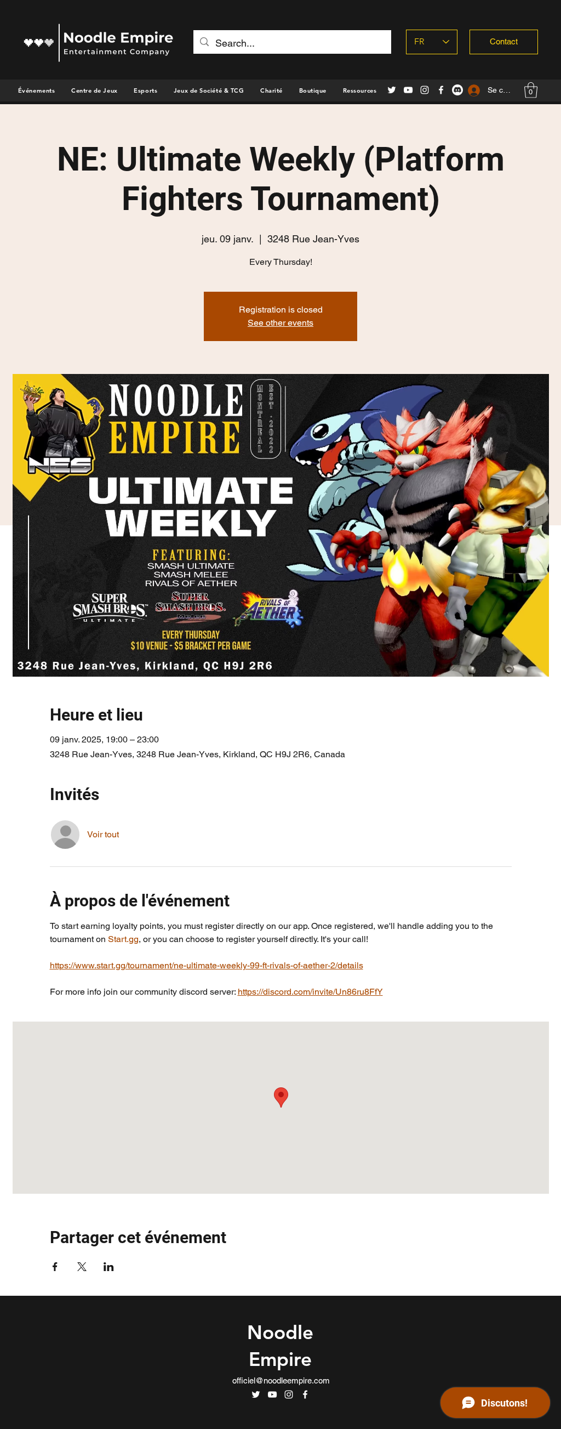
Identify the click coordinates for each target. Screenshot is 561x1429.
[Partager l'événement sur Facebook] (55, 1266)
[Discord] (457, 89)
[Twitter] (391, 89)
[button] (313, 90)
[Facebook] (441, 89)
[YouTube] (408, 89)
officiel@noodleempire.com (281, 1380)
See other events (280, 322)
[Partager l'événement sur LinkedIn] (109, 1266)
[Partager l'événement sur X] (82, 1266)
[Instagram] (424, 89)
